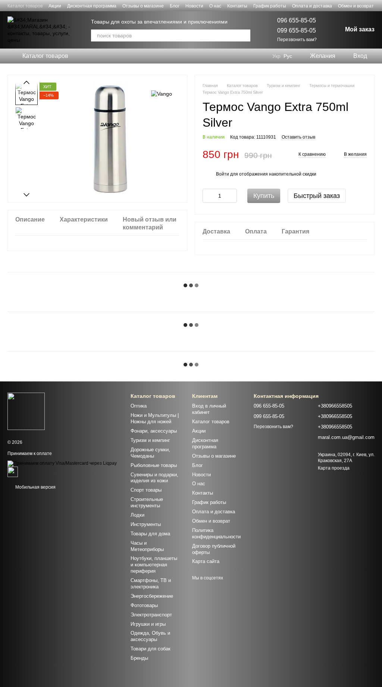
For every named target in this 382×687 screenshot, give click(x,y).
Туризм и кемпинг (150, 440)
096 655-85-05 (296, 20)
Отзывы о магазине (143, 6)
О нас (215, 6)
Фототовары (144, 605)
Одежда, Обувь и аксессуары (150, 636)
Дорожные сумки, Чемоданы (150, 453)
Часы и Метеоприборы (147, 546)
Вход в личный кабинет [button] (209, 409)
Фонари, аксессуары (154, 431)
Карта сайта (205, 561)
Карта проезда (334, 468)
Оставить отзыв (298, 137)
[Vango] (161, 93)
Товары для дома (150, 533)
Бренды (139, 658)
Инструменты (146, 524)
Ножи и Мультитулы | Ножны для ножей (155, 418)
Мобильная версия (35, 487)
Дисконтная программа (91, 6)
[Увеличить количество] (231, 195)
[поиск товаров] (244, 35)
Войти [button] (222, 174)
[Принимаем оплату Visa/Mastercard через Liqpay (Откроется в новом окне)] (62, 463)
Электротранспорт (151, 615)
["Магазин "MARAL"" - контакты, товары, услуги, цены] (26, 411)
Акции (54, 6)
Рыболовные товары (154, 465)
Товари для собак (150, 649)
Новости (194, 6)
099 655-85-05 (296, 30)
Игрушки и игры (148, 624)
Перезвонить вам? (297, 39)
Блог (174, 6)
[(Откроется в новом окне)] (12, 471)
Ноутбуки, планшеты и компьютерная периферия (154, 565)
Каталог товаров (25, 6)
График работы (269, 6)
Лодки (137, 515)
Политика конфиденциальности (216, 533)
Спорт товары (146, 490)
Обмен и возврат (356, 6)
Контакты (237, 6)
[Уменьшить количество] (208, 195)
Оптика (139, 406)
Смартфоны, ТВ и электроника (151, 583)
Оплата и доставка (312, 6)
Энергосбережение (152, 596)
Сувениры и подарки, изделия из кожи (154, 478)
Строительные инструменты (147, 502)
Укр (276, 56)
